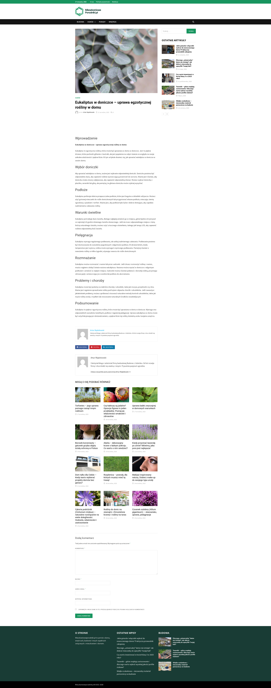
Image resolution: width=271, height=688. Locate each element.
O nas (92, 2)
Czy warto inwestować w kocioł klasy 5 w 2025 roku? (185, 76)
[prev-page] (163, 114)
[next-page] (167, 114)
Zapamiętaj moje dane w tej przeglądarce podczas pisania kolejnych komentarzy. (111, 609)
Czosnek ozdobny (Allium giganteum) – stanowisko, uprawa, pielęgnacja (144, 512)
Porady (102, 22)
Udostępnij (83, 347)
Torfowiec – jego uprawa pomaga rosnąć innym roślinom (86, 408)
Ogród (90, 22)
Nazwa (78, 579)
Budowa (80, 22)
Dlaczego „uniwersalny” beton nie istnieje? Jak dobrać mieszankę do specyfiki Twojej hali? (184, 63)
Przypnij (96, 347)
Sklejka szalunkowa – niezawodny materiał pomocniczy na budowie (184, 103)
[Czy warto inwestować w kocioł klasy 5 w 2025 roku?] (168, 75)
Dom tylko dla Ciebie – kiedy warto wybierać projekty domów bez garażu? (85, 479)
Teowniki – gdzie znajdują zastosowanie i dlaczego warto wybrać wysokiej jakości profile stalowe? (185, 90)
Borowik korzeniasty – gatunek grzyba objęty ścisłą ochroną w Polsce (86, 445)
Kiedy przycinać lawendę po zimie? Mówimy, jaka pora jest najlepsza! (143, 445)
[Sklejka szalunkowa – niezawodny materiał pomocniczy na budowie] (168, 101)
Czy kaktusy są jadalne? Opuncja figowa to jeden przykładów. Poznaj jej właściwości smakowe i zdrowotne (115, 411)
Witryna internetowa (83, 599)
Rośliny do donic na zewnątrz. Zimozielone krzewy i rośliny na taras (115, 512)
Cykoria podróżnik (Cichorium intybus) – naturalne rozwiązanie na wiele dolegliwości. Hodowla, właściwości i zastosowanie (87, 516)
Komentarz (80, 548)
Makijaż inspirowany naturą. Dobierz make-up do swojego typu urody (143, 477)
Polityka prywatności (103, 2)
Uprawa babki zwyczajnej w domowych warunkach (144, 407)
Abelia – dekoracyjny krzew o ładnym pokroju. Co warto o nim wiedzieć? (116, 445)
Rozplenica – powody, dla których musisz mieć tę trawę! (115, 477)
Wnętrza (112, 22)
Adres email (80, 589)
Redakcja (115, 2)
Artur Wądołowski (88, 112)
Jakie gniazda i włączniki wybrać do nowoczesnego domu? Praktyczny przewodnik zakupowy (185, 49)
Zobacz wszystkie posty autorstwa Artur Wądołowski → (111, 372)
